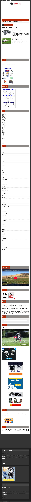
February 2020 (4, 118)
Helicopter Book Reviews (4, 184)
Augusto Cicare (3, 156)
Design (2, 170)
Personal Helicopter (5, 311)
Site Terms (3, 458)
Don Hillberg (3, 172)
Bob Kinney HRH (3, 163)
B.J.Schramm (17, 303)
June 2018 (3, 129)
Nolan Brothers (3, 224)
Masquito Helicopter (4, 220)
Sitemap (10, 0)
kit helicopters (17, 310)
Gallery (2, 181)
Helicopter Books (3, 186)
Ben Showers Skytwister (4, 161)
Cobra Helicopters (4, 168)
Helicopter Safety (4, 204)
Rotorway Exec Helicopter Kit (17, 39)
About (2, 0)
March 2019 (3, 122)
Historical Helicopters (4, 211)
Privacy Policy (3, 456)
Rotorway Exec (24, 311)
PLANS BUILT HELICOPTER (14, 311)
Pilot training (9, 311)
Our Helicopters (3, 227)
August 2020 (3, 115)
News (2, 222)
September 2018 (4, 127)
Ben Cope (3, 159)
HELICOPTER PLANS (8, 308)
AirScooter (3, 152)
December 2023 (4, 114)
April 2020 (3, 116)
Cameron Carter (3, 165)
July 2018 (3, 128)
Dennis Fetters (22, 305)
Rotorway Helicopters (7, 312)
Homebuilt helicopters (4, 310)
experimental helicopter (13, 306)
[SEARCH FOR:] (25, 21)
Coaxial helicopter (17, 305)
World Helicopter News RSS (5, 453)
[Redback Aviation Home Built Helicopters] (15, 4)
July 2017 (3, 139)
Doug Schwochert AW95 (4, 174)
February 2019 (4, 123)
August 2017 (3, 138)
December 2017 (4, 135)
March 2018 (3, 132)
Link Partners (3, 463)
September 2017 (4, 137)
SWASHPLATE (7, 313)
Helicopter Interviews (4, 195)
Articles (2, 154)
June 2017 (3, 140)
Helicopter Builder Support (5, 188)
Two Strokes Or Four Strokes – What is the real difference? (20, 31)
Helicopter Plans (3, 199)
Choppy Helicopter (12, 305)
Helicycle (16, 308)
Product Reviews (3, 233)
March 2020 (3, 117)
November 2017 (4, 136)
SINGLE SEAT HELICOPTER (20, 312)
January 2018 (3, 134)
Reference (3, 236)
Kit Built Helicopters (4, 215)
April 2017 (3, 142)
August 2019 (3, 120)
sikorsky (17, 312)
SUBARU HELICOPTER (3, 313)
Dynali (2, 175)
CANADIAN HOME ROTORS (8, 305)
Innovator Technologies (4, 213)
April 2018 (3, 131)
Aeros (2, 150)
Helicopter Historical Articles (5, 193)
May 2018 (3, 130)
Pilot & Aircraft (3, 231)
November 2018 (4, 125)
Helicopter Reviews (4, 202)
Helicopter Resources (4, 200)
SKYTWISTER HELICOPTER (26, 312)
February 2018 (4, 133)
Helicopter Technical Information (5, 206)
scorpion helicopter (13, 312)
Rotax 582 (19, 311)
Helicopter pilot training (4, 308)
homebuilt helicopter (23, 308)
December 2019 (4, 119)
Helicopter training (13, 308)
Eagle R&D (3, 177)
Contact (7, 0)
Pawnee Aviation (3, 229)
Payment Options (4, 454)
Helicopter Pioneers (4, 197)
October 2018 (3, 126)
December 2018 (4, 124)
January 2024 (3, 113)
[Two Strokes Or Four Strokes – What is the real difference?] (6, 34)
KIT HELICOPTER (11, 310)
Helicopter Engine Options (15, 29)
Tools (2, 245)
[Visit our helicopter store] (8, 83)
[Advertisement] (15, 12)
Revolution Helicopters (4, 238)
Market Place (3, 218)
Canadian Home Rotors (4, 166)
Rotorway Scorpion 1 (4, 242)
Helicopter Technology (4, 208)
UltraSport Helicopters (4, 247)
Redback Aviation (4, 234)
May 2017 (3, 141)
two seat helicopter (11, 313)
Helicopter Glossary (4, 492)
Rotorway (13, 38)
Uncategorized (3, 249)
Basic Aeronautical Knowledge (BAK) (6, 157)
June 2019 (3, 121)
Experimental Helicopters (4, 179)
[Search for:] (15, 320)
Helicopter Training (4, 209)
